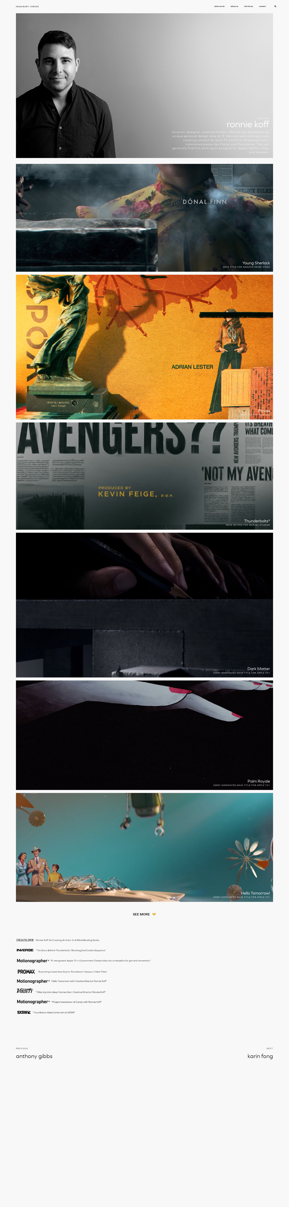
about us (234, 6)
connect (262, 6)
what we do (219, 6)
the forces (248, 6)
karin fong (260, 1056)
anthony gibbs (34, 1056)
